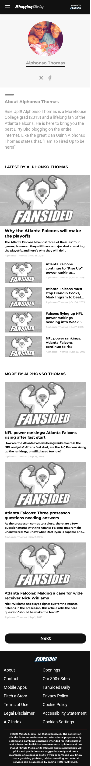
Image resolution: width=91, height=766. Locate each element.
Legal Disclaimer (19, 713)
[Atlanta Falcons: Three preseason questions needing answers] (45, 500)
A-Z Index (12, 721)
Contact (11, 678)
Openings (51, 670)
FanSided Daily (56, 687)
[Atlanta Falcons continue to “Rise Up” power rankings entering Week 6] (45, 272)
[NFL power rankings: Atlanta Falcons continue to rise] (45, 346)
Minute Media (27, 733)
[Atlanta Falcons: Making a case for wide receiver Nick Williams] (45, 580)
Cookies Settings (58, 721)
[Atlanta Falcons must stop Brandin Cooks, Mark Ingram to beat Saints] (45, 297)
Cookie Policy (55, 704)
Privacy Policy (55, 695)
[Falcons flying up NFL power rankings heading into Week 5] (45, 321)
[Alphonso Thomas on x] (41, 77)
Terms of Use (16, 704)
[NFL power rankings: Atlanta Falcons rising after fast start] (45, 420)
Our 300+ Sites (56, 678)
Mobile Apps (15, 687)
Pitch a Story (15, 695)
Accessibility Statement (65, 713)
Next (45, 638)
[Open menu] (7, 7)
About (9, 670)
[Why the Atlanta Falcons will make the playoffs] (45, 216)
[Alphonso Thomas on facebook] (49, 77)
